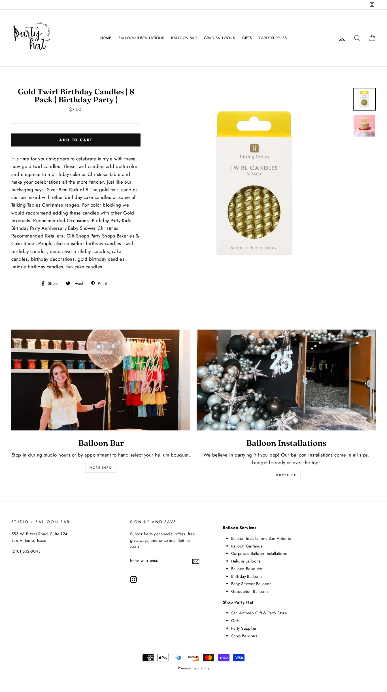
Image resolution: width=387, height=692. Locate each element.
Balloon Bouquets (247, 569)
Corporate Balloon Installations (259, 553)
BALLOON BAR (184, 38)
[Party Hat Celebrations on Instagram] (133, 579)
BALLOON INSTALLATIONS (141, 38)
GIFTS (247, 38)
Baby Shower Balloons (251, 584)
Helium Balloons (246, 561)
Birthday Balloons (247, 576)
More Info (101, 467)
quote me (286, 475)
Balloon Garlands (247, 546)
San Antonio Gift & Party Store (259, 613)
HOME (105, 38)
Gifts (235, 620)
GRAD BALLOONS (219, 38)
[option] (254, 182)
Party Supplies (244, 628)
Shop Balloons (244, 636)
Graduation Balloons (250, 591)
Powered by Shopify (193, 668)
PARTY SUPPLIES (273, 38)
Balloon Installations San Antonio (261, 538)
